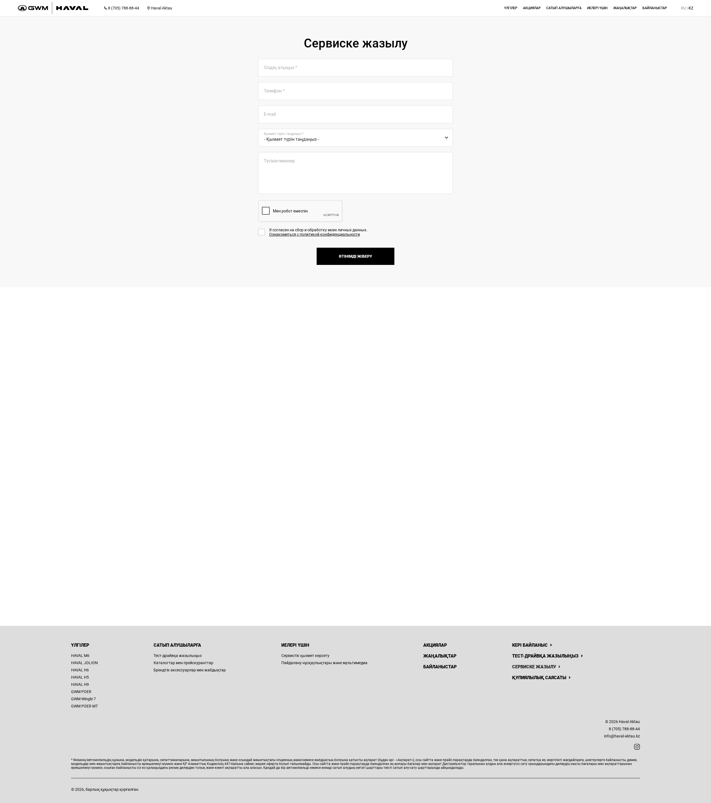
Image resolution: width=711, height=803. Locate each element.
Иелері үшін (295, 645)
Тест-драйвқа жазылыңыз (178, 655)
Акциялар (435, 645)
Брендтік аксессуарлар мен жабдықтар (190, 670)
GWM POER (81, 691)
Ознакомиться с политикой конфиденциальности (314, 234)
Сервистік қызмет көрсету (305, 655)
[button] (510, 8)
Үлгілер (80, 645)
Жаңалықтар (439, 656)
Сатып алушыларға (177, 645)
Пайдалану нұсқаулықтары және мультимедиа (324, 663)
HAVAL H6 (80, 670)
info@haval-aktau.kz (622, 736)
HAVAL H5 (80, 677)
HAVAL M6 (80, 655)
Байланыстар (440, 666)
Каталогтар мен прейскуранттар (183, 663)
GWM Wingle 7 (83, 699)
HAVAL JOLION (84, 663)
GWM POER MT (84, 706)
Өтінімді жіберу (355, 256)
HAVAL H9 (80, 684)
